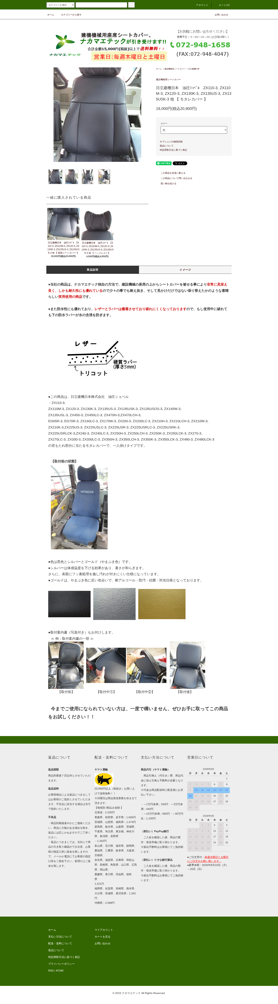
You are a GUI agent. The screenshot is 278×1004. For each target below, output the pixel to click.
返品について (166, 145)
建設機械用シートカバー (175, 69)
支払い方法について (60, 936)
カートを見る (102, 936)
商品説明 (93, 269)
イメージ (185, 269)
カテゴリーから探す (71, 14)
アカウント (202, 5)
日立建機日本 (194, 69)
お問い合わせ (221, 14)
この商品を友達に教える (173, 173)
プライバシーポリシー (61, 963)
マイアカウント (104, 929)
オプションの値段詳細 (171, 141)
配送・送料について (60, 943)
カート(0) (224, 5)
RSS (51, 970)
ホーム (50, 14)
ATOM (59, 970)
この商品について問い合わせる (176, 178)
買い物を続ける (168, 183)
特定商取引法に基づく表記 (173, 150)
